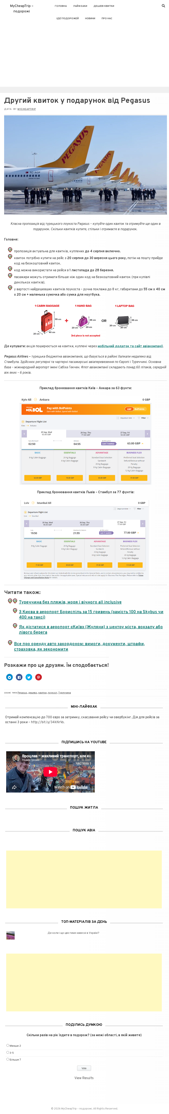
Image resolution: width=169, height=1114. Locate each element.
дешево (32, 692)
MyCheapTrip (27, 109)
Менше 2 (15, 1046)
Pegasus (22, 692)
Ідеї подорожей (67, 18)
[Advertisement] (84, 56)
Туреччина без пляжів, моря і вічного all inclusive (70, 602)
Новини (90, 18)
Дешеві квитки (104, 6)
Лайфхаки (80, 6)
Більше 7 (15, 1060)
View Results (84, 1078)
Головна (61, 6)
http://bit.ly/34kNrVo (47, 722)
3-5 (12, 1053)
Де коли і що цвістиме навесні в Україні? (73, 933)
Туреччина (64, 692)
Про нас (107, 18)
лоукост (52, 692)
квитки (42, 692)
